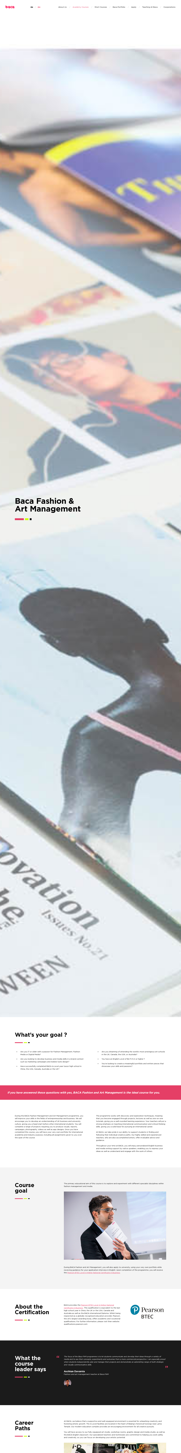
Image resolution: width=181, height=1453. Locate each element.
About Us (62, 7)
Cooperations (169, 7)
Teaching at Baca (150, 7)
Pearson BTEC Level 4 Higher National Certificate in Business (93, 1273)
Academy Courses (81, 7)
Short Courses (101, 7)
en (32, 7)
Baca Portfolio (119, 7)
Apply (133, 7)
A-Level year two (59, 1066)
